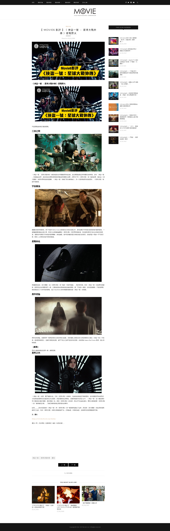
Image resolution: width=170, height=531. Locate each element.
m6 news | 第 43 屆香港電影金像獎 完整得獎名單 (129, 105)
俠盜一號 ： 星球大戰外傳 (41, 458)
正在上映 (84, 2)
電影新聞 (57, 2)
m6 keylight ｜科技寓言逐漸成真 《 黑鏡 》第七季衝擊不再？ (129, 94)
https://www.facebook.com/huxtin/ (44, 419)
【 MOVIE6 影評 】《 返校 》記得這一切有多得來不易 (42, 506)
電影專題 (49, 2)
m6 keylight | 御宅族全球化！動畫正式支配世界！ (128, 50)
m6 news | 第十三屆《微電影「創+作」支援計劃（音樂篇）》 (128, 39)
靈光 (53, 458)
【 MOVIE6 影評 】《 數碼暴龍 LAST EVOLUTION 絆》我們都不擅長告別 (68, 507)
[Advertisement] (68, 440)
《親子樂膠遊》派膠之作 (89, 503)
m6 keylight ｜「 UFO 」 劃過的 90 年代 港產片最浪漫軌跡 (129, 127)
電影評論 (40, 2)
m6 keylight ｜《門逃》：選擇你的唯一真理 (129, 138)
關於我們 (76, 2)
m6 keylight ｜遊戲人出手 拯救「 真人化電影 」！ (129, 83)
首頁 (33, 2)
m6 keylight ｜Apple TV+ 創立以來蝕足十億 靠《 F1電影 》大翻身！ (129, 61)
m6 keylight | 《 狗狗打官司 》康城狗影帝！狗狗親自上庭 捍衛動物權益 (129, 116)
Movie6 (69, 473)
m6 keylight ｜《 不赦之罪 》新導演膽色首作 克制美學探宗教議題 (129, 72)
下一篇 (73, 465)
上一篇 (63, 465)
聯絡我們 (67, 2)
